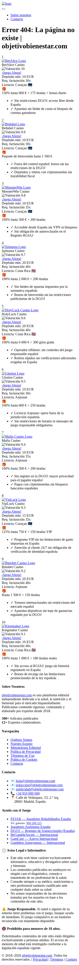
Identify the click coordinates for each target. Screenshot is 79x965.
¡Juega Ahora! (11, 73)
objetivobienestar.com (17, 695)
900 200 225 (34, 823)
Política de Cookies (24, 759)
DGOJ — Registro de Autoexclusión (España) (43, 831)
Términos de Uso (22, 755)
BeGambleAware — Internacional (34, 835)
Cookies (71, 959)
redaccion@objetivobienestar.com (39, 785)
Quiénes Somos (21, 740)
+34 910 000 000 (28, 793)
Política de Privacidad (26, 751)
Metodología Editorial (26, 748)
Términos (56, 959)
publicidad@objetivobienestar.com (40, 789)
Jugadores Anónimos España (30, 827)
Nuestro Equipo (21, 744)
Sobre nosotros (21, 15)
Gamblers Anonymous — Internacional (38, 843)
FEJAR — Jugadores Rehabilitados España (41, 819)
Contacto (17, 19)
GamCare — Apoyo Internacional (34, 839)
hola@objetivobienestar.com (35, 781)
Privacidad (40, 959)
